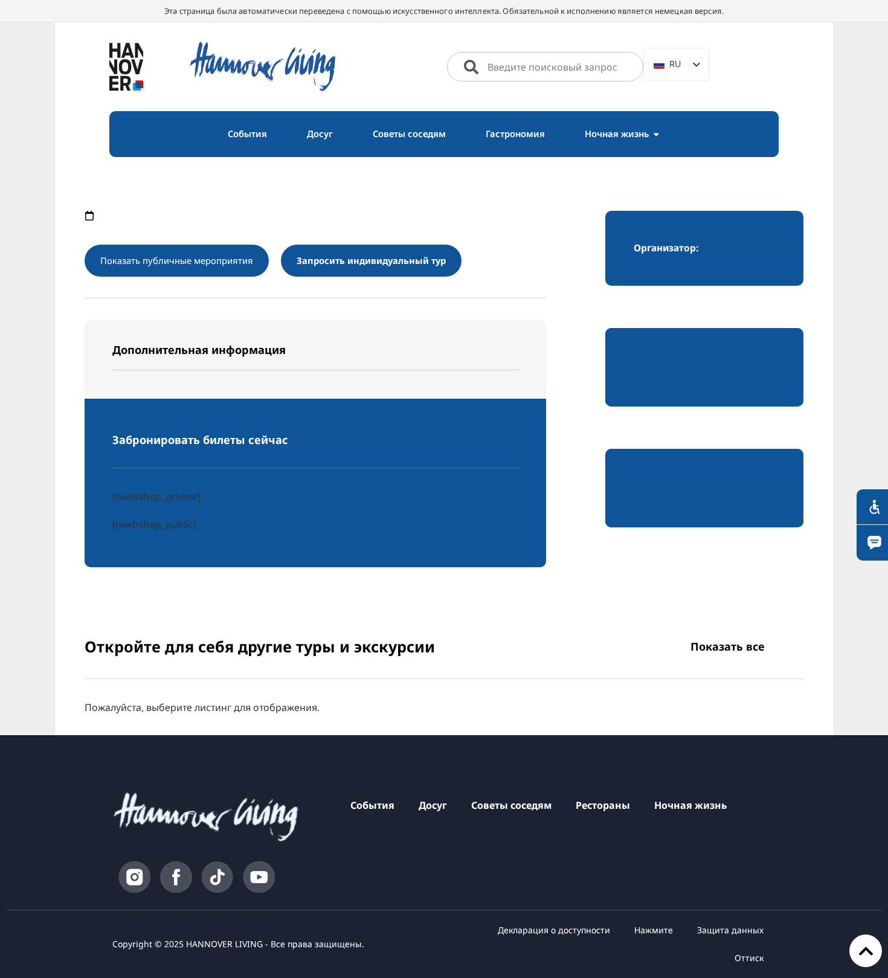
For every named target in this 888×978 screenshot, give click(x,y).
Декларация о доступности (554, 930)
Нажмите (653, 930)
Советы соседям (511, 805)
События (372, 805)
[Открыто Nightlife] (656, 134)
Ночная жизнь (690, 805)
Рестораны (603, 805)
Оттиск (749, 958)
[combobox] (545, 67)
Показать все (727, 646)
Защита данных (730, 930)
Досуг (433, 805)
